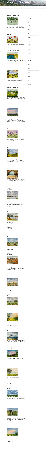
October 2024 (29, 21)
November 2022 (29, 48)
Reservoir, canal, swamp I (12, 87)
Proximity (9, 211)
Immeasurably (10, 427)
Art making (9, 68)
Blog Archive (23, 7)
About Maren (13, 7)
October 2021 (29, 65)
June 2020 (29, 87)
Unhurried (9, 34)
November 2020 (29, 80)
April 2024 (29, 26)
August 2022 (29, 52)
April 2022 (29, 57)
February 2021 (29, 76)
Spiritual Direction (18, 7)
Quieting (9, 106)
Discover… (9, 128)
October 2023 (29, 34)
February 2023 (29, 44)
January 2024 (29, 30)
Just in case (9, 254)
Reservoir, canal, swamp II (13, 50)
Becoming (9, 276)
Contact (27, 7)
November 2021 (29, 64)
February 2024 (29, 29)
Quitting (9, 388)
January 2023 (29, 45)
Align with (9, 236)
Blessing (9, 147)
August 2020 (29, 84)
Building (9, 406)
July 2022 (29, 53)
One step (9, 330)
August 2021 (29, 68)
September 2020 (29, 83)
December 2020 (29, 79)
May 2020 (29, 88)
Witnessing (9, 348)
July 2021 (29, 69)
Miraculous (9, 168)
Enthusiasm (9, 311)
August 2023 (29, 37)
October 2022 (29, 49)
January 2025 (29, 17)
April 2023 (29, 41)
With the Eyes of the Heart (18, 2)
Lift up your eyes (10, 189)
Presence (9, 295)
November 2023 (29, 33)
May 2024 (29, 25)
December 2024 (29, 18)
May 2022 (29, 56)
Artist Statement (9, 7)
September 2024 (29, 22)
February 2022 (29, 60)
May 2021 (29, 72)
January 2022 (29, 61)
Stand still (9, 366)
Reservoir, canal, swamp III (13, 15)
